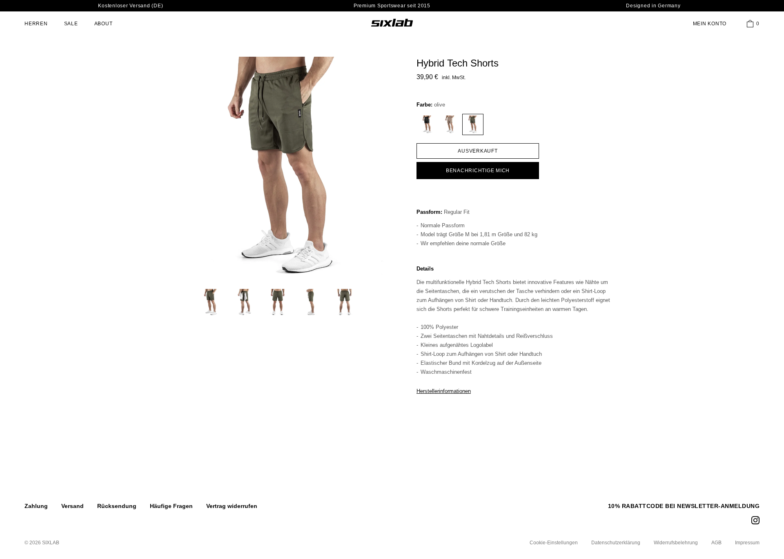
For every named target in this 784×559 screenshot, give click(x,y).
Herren (36, 24)
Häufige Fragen (171, 506)
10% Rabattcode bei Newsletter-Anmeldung (684, 506)
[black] (427, 124)
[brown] (450, 124)
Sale (71, 24)
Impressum (747, 543)
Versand (72, 506)
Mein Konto (710, 24)
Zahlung (36, 506)
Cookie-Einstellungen (554, 543)
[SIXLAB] (392, 22)
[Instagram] (755, 520)
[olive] (473, 124)
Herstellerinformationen (443, 391)
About (103, 24)
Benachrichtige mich (478, 170)
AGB (716, 543)
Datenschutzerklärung (615, 543)
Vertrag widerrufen (231, 506)
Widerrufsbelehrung (676, 543)
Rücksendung (116, 506)
